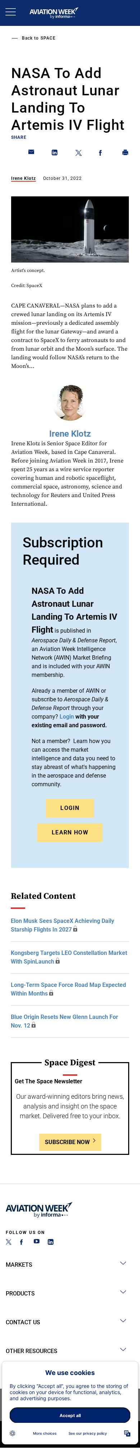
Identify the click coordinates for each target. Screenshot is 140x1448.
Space (48, 38)
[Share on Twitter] (78, 154)
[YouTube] (36, 1242)
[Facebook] (22, 1242)
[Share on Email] (31, 154)
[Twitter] (8, 1242)
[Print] (125, 154)
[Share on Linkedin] (55, 154)
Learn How (70, 832)
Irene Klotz (23, 178)
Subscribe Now (67, 1142)
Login (70, 808)
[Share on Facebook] (102, 154)
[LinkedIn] (50, 1242)
